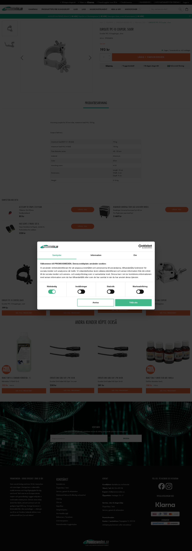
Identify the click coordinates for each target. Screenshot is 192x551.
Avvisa (96, 302)
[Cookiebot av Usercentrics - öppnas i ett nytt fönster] (140, 247)
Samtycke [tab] (56, 255)
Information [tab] (96, 255)
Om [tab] (135, 255)
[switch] (81, 292)
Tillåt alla (133, 302)
